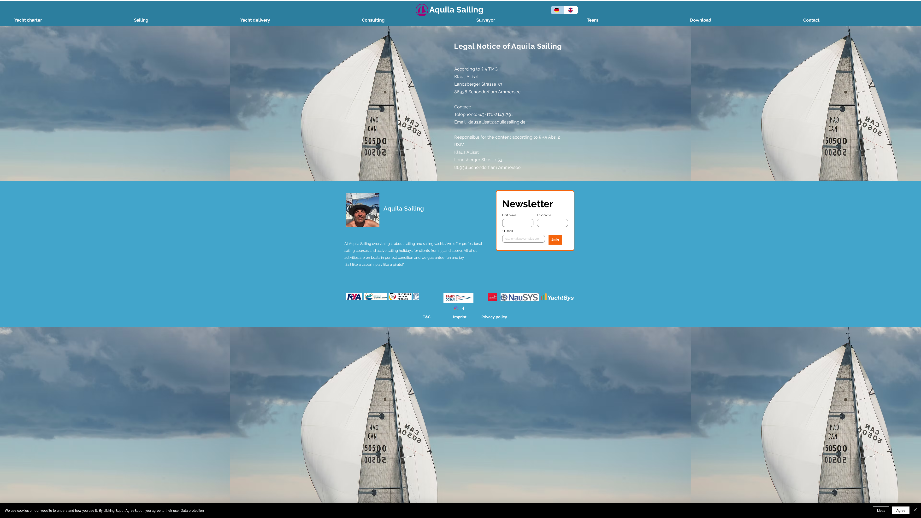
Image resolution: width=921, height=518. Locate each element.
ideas (881, 510)
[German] (557, 10)
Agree (900, 510)
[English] (571, 10)
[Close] (915, 510)
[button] (185, 20)
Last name (544, 215)
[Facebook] (463, 308)
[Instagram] (456, 308)
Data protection (192, 510)
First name (509, 215)
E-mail (507, 231)
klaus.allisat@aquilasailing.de (496, 121)
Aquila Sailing (456, 9)
